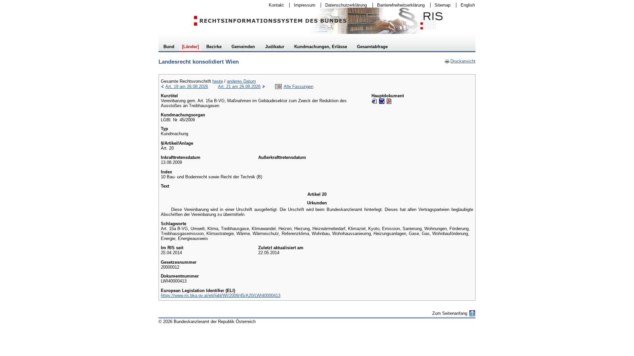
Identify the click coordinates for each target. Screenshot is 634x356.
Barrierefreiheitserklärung (399, 5)
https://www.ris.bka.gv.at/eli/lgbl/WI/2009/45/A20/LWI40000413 (220, 295)
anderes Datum (241, 81)
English (468, 5)
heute (217, 81)
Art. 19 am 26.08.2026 (186, 86)
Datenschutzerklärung (344, 5)
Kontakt (274, 5)
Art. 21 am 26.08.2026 (239, 86)
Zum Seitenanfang (449, 313)
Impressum (302, 5)
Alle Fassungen (298, 86)
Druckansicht (460, 61)
